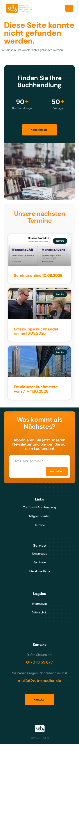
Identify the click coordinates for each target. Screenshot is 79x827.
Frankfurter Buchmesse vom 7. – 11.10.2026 (35, 389)
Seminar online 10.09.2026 (38, 275)
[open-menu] (69, 8)
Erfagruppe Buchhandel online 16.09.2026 (36, 331)
